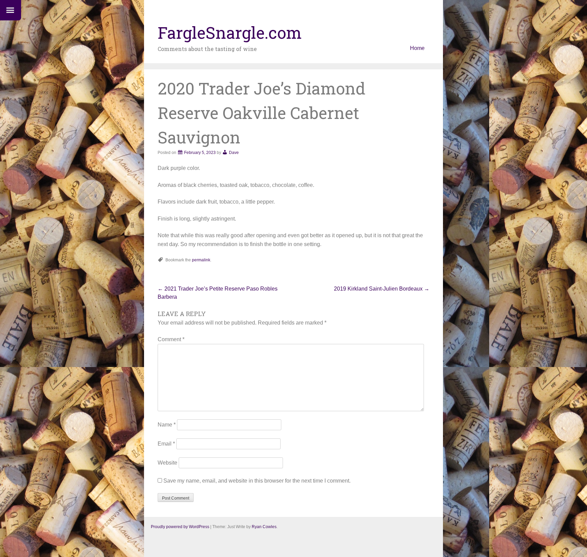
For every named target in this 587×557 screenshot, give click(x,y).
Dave (234, 152)
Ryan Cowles (264, 526)
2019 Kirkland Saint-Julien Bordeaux (381, 289)
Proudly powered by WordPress (180, 526)
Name (167, 425)
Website (167, 463)
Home (417, 48)
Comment (171, 339)
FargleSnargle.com (230, 32)
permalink (201, 260)
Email (166, 444)
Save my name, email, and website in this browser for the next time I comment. (257, 481)
